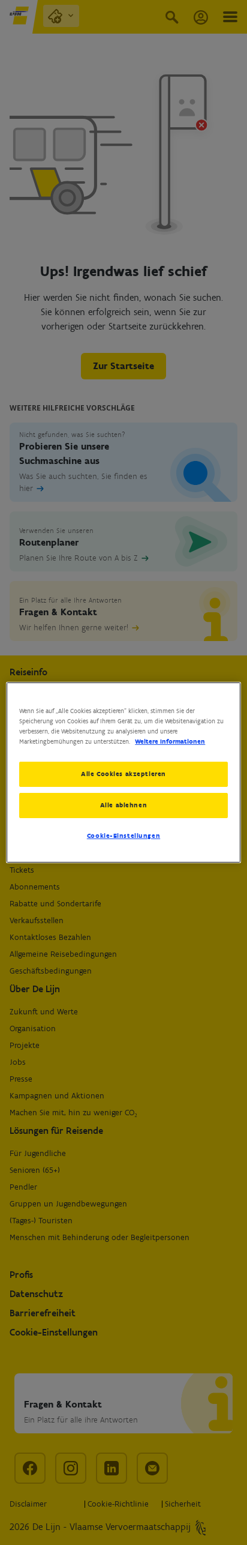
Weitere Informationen (170, 741)
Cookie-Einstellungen (123, 835)
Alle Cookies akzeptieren (123, 773)
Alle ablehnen (123, 805)
